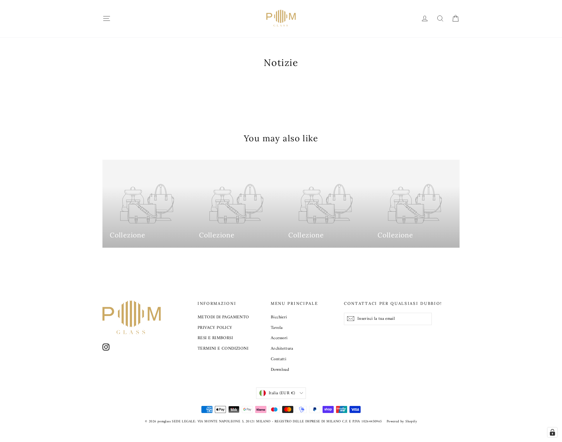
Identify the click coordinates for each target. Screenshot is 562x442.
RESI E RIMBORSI (215, 338)
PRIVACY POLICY (215, 328)
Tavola (276, 328)
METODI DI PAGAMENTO (223, 317)
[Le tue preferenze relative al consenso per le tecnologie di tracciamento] (552, 432)
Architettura (282, 348)
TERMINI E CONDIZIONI (223, 348)
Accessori (279, 338)
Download (280, 369)
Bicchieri (279, 317)
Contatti (278, 359)
